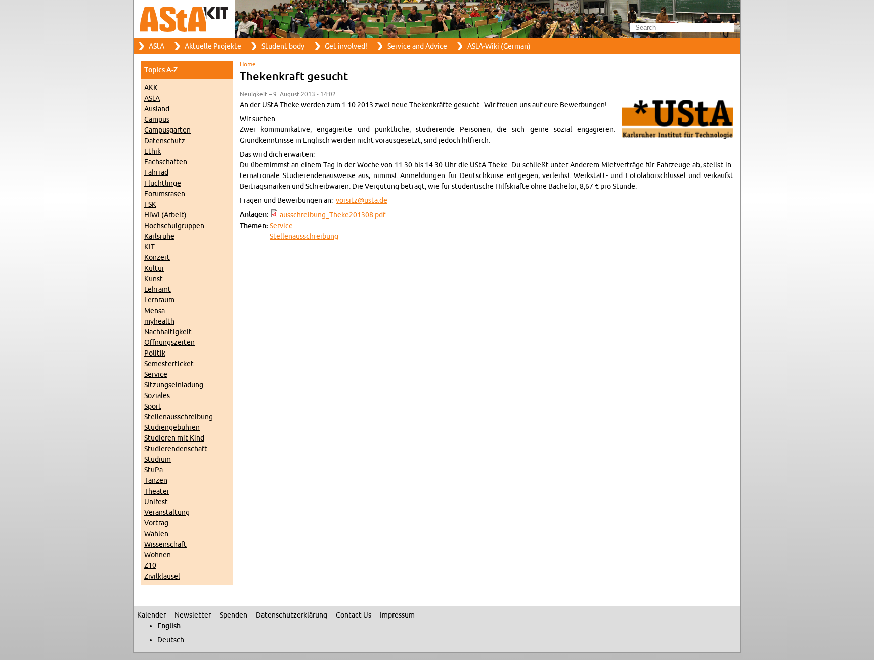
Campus (156, 119)
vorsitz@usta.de (361, 200)
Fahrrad (156, 173)
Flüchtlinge (162, 183)
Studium (157, 459)
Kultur (154, 268)
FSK (150, 204)
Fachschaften (165, 162)
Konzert (157, 257)
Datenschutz (164, 141)
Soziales (157, 396)
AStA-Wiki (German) (499, 46)
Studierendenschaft (175, 449)
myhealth (159, 321)
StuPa (153, 470)
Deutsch (170, 640)
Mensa (154, 311)
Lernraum (159, 300)
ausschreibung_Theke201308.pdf (332, 215)
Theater (156, 491)
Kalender (151, 615)
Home (248, 64)
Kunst (153, 279)
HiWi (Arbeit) (165, 215)
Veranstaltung (167, 512)
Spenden (233, 615)
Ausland (156, 109)
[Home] (437, 19)
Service (155, 374)
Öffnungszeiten (169, 342)
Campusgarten (167, 130)
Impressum (397, 615)
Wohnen (157, 555)
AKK (151, 88)
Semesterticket (169, 364)
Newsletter (192, 615)
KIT (149, 247)
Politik (154, 353)
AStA (156, 46)
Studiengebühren (172, 427)
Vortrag (156, 523)
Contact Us (353, 615)
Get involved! (346, 46)
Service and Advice (417, 46)
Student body (282, 46)
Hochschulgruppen (174, 226)
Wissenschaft (165, 544)
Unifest (156, 502)
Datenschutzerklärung (291, 615)
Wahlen (156, 534)
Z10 (150, 565)
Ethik (152, 151)
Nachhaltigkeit (168, 332)
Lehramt (157, 289)
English (169, 626)
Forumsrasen (164, 194)
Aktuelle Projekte (213, 46)
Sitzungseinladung (173, 385)
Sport (152, 406)
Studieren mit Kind (174, 438)
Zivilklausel (162, 576)
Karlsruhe (159, 236)
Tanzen (155, 481)
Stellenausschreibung (178, 417)
